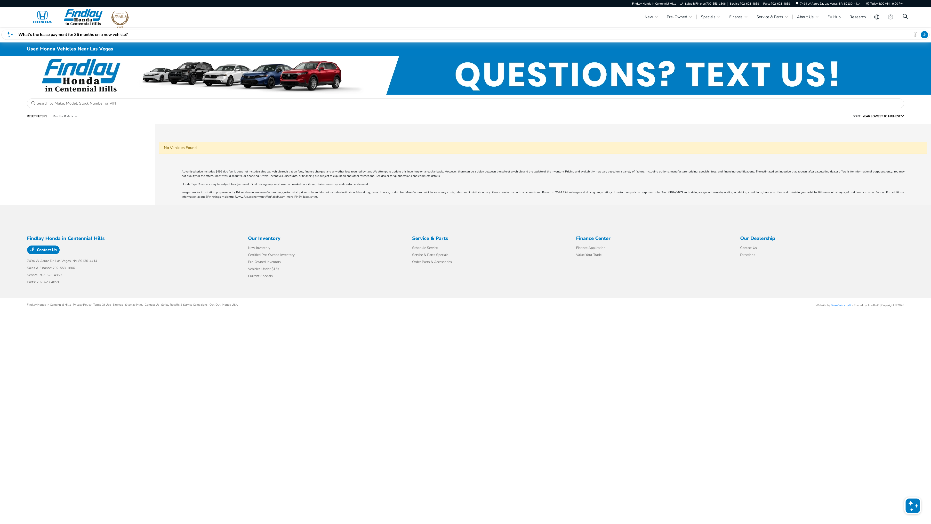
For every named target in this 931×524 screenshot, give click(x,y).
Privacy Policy (82, 305)
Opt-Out (214, 305)
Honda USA (230, 305)
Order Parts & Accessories (432, 262)
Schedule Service (425, 248)
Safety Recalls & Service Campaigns (184, 305)
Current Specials (260, 276)
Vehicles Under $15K (264, 269)
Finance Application (590, 248)
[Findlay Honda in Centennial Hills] (68, 16)
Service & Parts (430, 238)
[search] (905, 17)
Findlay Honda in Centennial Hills (49, 305)
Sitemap (118, 305)
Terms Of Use (102, 305)
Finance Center (593, 238)
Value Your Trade (589, 255)
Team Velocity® (841, 305)
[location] (797, 4)
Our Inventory (264, 238)
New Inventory (259, 248)
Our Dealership (757, 238)
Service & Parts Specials (430, 255)
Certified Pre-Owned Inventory (271, 255)
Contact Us (46, 250)
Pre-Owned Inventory (264, 262)
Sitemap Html (134, 305)
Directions (747, 255)
